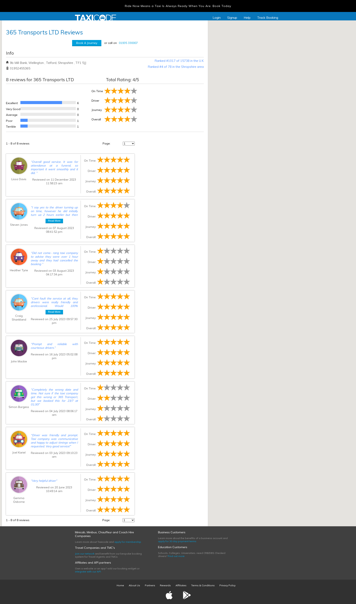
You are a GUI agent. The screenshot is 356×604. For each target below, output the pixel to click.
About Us (134, 585)
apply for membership (127, 541)
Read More (54, 220)
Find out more (176, 556)
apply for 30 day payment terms (177, 541)
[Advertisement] (170, 107)
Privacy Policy (227, 585)
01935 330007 (128, 43)
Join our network (84, 553)
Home (120, 585)
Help (247, 17)
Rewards (165, 585)
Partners (150, 585)
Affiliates (181, 585)
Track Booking (267, 17)
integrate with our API (88, 571)
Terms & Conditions (203, 585)
